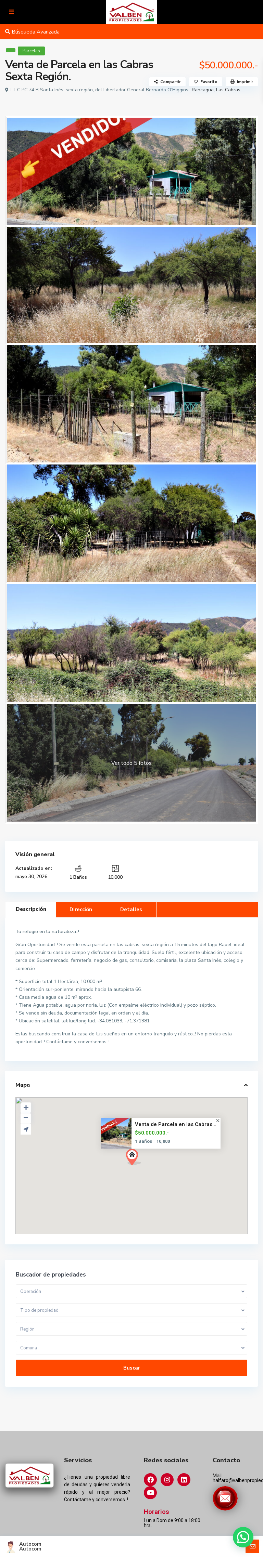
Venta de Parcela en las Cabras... (175, 1124)
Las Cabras (228, 90)
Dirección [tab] (81, 909)
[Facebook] (150, 1479)
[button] (146, 1169)
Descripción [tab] (31, 909)
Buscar (131, 1367)
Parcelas (31, 51)
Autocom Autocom (30, 1546)
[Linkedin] (183, 1479)
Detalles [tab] (131, 909)
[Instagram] (167, 1479)
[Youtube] (150, 1492)
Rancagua (203, 90)
